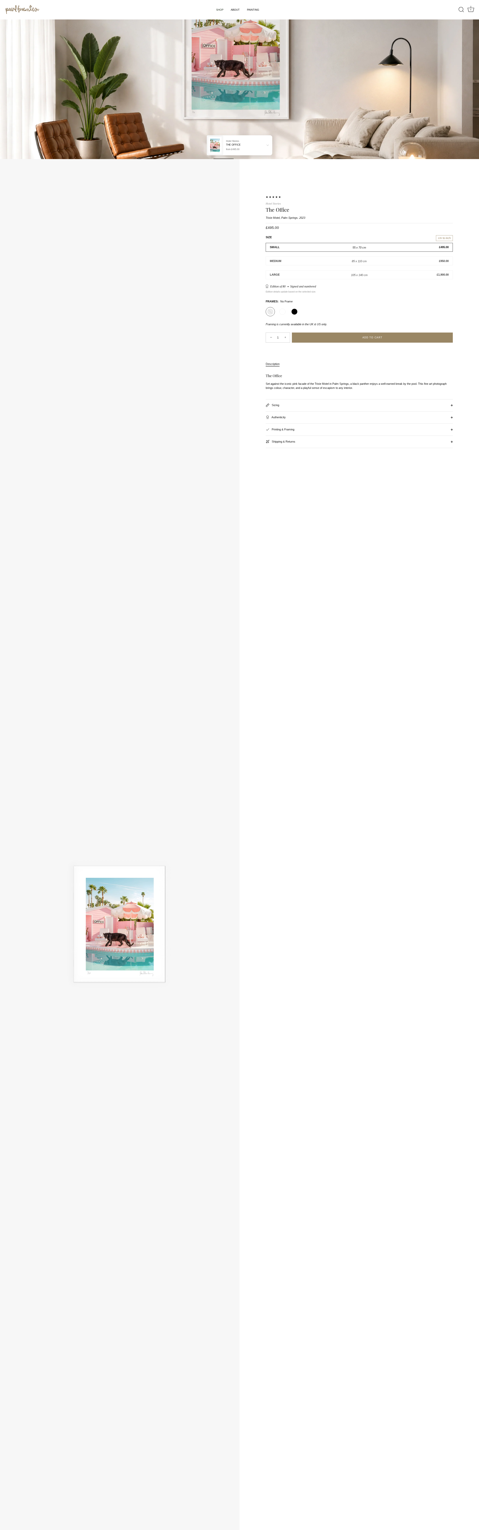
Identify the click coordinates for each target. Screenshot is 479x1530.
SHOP (219, 9)
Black (294, 312)
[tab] (274, 364)
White (282, 312)
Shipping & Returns (283, 441)
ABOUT (235, 9)
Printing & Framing (282, 429)
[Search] (461, 10)
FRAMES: (279, 301)
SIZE (269, 237)
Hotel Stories (273, 203)
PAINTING (253, 9)
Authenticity (278, 417)
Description (273, 363)
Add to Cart (372, 337)
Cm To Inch (444, 238)
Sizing (275, 405)
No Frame (270, 312)
